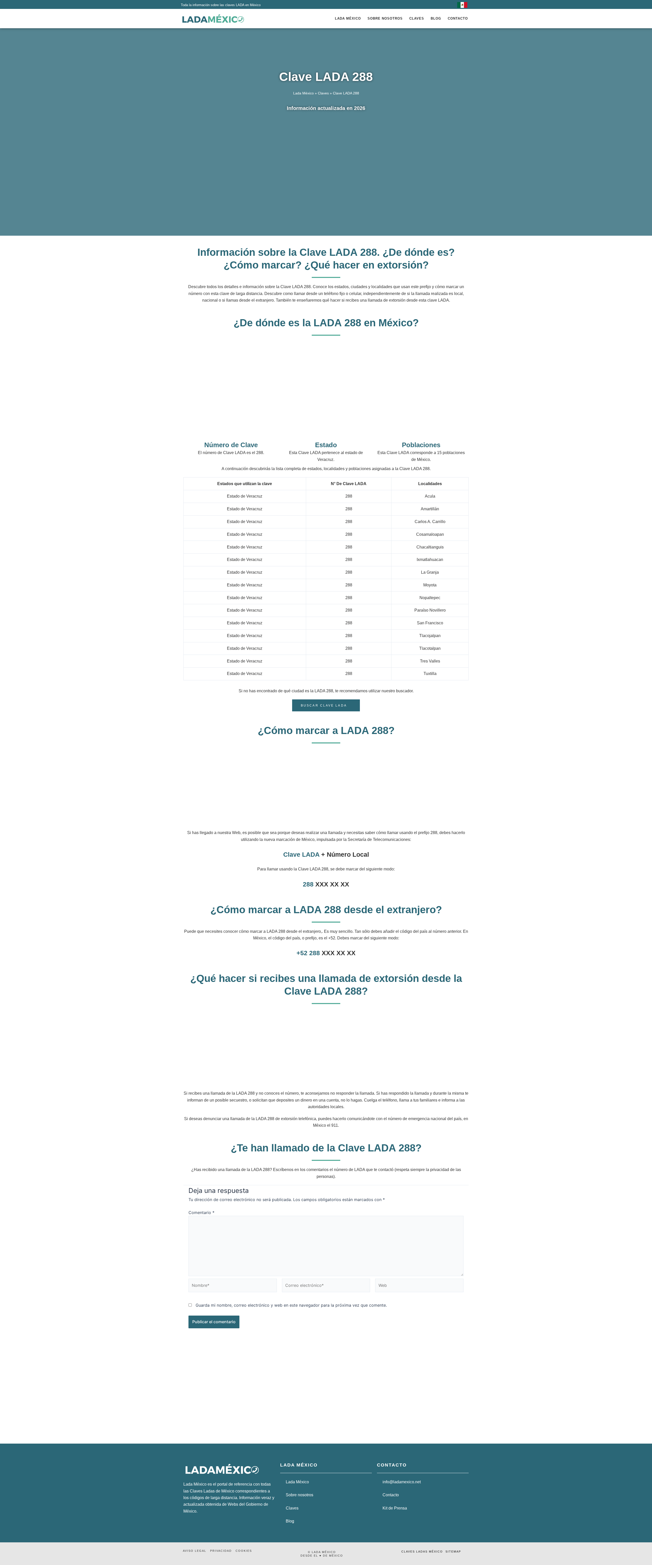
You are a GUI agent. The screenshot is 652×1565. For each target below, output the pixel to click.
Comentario (201, 1212)
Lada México (348, 18)
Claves (416, 18)
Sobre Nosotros (385, 18)
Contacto (458, 18)
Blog (436, 18)
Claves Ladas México (422, 1551)
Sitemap (453, 1551)
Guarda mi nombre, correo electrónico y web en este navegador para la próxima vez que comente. (291, 1305)
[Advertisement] (326, 157)
